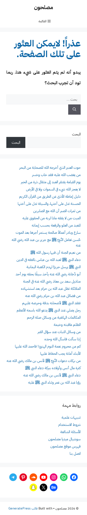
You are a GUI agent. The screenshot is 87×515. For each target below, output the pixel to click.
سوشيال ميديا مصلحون (64, 439)
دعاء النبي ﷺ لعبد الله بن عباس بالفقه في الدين (48, 259)
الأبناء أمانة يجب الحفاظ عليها (60, 353)
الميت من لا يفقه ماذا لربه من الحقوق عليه (51, 218)
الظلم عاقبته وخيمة (67, 324)
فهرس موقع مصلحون (65, 446)
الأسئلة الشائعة (70, 432)
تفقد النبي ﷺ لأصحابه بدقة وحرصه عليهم (51, 303)
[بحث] (74, 109)
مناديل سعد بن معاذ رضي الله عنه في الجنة (52, 281)
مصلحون (43, 7)
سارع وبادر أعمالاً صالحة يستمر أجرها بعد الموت (48, 232)
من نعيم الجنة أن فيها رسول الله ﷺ (55, 252)
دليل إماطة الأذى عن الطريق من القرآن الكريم (50, 196)
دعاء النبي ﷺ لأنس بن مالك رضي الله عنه (52, 375)
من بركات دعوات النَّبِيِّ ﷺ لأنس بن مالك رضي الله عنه (44, 360)
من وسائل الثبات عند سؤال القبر (59, 332)
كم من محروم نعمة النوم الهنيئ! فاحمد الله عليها (48, 346)
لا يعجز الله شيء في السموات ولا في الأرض (53, 189)
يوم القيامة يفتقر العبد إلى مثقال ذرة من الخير (51, 182)
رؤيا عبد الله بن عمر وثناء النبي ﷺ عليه (54, 382)
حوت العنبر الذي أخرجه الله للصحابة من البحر (50, 167)
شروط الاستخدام (69, 424)
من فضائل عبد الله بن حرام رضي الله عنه (53, 295)
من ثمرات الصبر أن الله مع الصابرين (57, 211)
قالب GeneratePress (23, 508)
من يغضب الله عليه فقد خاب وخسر (56, 174)
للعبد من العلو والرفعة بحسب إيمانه (56, 225)
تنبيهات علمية (71, 417)
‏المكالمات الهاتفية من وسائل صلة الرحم (54, 317)
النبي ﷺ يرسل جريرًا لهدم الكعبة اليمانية (53, 267)
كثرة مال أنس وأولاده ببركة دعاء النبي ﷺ (53, 368)
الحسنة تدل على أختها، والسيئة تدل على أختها (49, 203)
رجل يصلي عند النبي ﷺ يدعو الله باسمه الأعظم (49, 310)
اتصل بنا (75, 453)
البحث (76, 134)
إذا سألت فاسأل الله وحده (62, 339)
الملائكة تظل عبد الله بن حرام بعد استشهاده (51, 288)
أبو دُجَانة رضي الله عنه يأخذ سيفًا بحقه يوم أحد (48, 274)
